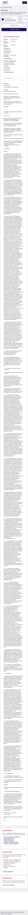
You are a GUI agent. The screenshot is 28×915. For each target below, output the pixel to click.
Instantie (6, 39)
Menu (24, 2)
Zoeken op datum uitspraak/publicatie (12, 836)
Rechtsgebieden (7, 51)
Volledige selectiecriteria (8, 871)
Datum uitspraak (6, 42)
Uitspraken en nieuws (8, 7)
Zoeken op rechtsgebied (9, 840)
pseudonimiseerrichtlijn (11, 20)
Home (2, 7)
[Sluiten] (25, 19)
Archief (6, 913)
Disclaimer (9, 913)
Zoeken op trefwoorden (9, 838)
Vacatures (2, 913)
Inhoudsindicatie (7, 58)
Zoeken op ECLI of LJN (9, 839)
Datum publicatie (6, 45)
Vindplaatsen (7, 67)
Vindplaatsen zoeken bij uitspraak (11, 842)
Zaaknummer (7, 48)
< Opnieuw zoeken (14, 25)
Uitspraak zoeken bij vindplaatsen (11, 843)
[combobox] (14, 78)
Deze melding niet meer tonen (20, 19)
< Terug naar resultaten (14, 29)
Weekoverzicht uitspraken (8, 885)
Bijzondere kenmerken (6, 56)
